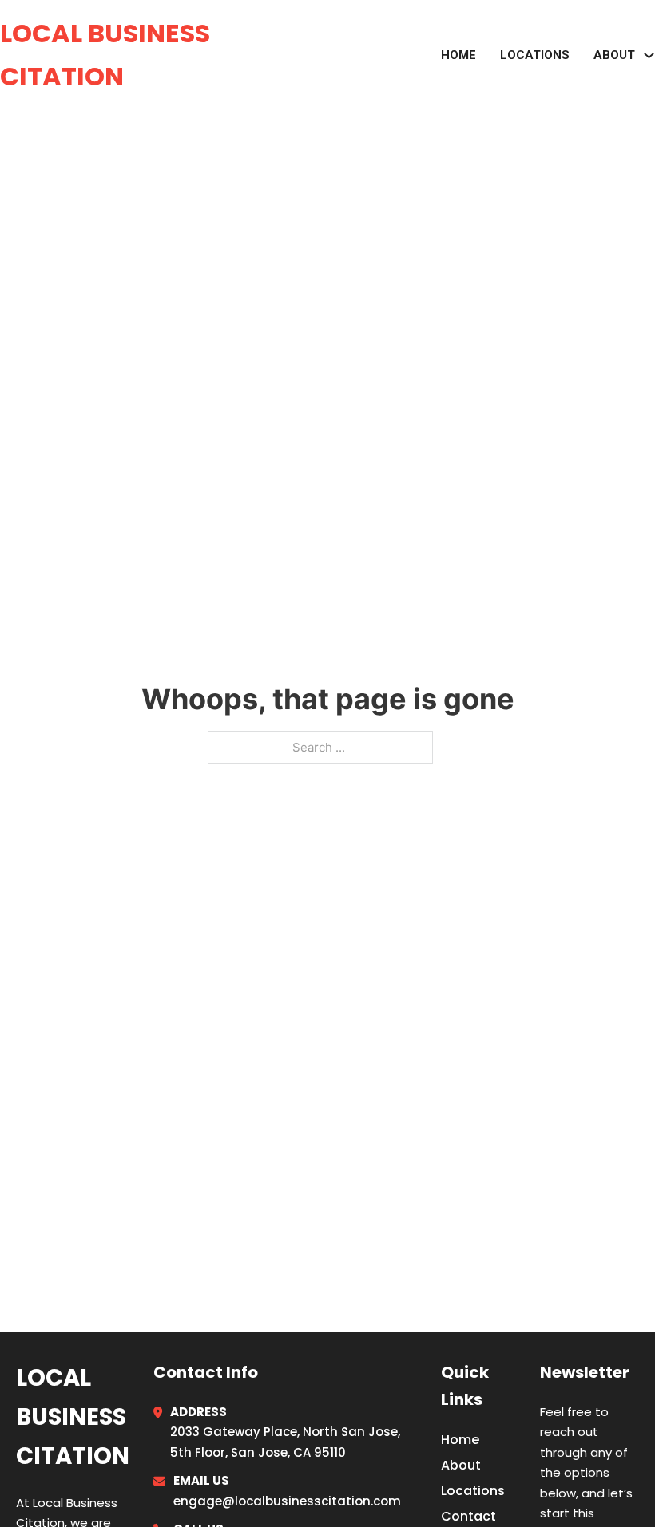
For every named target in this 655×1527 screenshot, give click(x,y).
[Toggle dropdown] (649, 55)
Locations (535, 55)
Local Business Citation (105, 54)
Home (458, 55)
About (461, 1465)
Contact (468, 1516)
